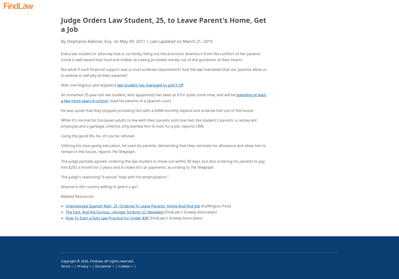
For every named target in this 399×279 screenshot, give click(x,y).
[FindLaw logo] (21, 6)
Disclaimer (103, 266)
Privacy (82, 266)
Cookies (124, 266)
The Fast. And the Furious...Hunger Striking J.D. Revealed (114, 212)
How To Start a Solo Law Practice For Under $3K (107, 218)
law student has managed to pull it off (150, 85)
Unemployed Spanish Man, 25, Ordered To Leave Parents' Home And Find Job (133, 206)
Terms (65, 266)
